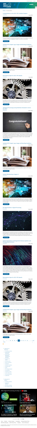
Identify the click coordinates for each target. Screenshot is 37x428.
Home (4, 10)
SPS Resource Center (8, 371)
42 (27, 340)
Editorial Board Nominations (7, 353)
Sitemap (5, 421)
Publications (7, 363)
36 (14, 340)
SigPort (6, 367)
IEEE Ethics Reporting (4, 422)
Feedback (19, 422)
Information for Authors (7, 359)
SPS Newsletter (7, 370)
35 (12, 340)
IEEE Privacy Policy (13, 422)
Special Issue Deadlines (7, 383)
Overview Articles (7, 361)
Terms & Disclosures (25, 422)
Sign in (34, 1)
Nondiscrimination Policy (25, 421)
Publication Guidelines (8, 381)
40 (23, 340)
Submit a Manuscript (8, 372)
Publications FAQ (7, 366)
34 (10, 340)
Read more (6, 41)
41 (25, 340)
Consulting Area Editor (8, 351)
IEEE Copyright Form (8, 386)
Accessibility (18, 421)
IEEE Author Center (8, 385)
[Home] (7, 3)
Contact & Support (11, 421)
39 (20, 340)
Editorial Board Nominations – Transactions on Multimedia (7, 356)
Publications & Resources (6, 349)
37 (16, 340)
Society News (5, 110)
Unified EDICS (7, 375)
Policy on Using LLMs (8, 362)
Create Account (29, 1)
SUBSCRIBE (13, 399)
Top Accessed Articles (8, 374)
